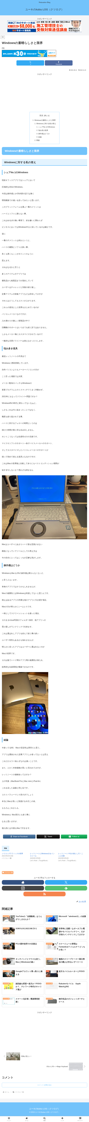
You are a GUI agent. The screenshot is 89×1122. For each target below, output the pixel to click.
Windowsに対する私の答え (46, 123)
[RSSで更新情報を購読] (44, 894)
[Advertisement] (44, 92)
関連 (38, 140)
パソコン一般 (8, 872)
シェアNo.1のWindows (46, 127)
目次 (41, 115)
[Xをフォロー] (66, 882)
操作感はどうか (44, 134)
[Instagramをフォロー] (23, 888)
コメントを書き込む (44, 1085)
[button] (82, 613)
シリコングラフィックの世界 (12, 853)
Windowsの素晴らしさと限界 (45, 120)
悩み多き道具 (43, 130)
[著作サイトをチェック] (23, 882)
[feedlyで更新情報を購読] (66, 888)
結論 (40, 137)
